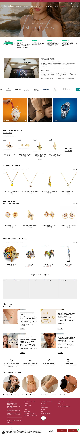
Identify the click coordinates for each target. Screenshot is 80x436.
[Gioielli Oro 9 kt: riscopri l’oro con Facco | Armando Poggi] (14, 319)
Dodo (42, 405)
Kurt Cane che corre (49, 264)
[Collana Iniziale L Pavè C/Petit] (68, 181)
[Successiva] (52, 1)
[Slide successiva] (76, 169)
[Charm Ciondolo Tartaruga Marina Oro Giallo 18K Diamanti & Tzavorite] (40, 146)
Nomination (43, 403)
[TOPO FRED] (30, 254)
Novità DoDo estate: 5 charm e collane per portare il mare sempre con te (66, 338)
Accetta (62, 430)
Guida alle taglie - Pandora (30, 413)
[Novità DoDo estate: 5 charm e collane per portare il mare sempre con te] (52, 343)
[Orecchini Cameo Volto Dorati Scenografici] (49, 215)
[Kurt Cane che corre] (49, 254)
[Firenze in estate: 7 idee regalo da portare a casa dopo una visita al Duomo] (52, 319)
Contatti (26, 409)
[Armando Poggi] (9, 6)
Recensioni (26, 403)
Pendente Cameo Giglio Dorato (30, 225)
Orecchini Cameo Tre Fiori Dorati (68, 225)
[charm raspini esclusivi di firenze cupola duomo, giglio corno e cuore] (30, 384)
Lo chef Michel (68, 264)
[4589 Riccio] (11, 254)
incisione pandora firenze (25, 337)
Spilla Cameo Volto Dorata (11, 225)
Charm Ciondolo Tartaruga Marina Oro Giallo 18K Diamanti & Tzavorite (40, 155)
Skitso (42, 411)
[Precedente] (28, 1)
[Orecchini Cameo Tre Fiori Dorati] (68, 215)
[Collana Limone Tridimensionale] (11, 181)
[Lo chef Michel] (68, 254)
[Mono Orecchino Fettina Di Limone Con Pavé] (49, 181)
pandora (33, 337)
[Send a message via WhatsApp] (77, 429)
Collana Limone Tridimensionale (11, 191)
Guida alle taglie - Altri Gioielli (30, 415)
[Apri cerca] (72, 6)
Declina (72, 430)
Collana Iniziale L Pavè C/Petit (69, 191)
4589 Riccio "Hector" (11, 264)
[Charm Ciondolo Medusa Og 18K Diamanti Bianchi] (55, 146)
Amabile (43, 409)
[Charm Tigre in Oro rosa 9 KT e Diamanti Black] (10, 146)
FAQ (25, 407)
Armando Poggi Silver (45, 413)
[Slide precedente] (74, 169)
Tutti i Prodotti (27, 411)
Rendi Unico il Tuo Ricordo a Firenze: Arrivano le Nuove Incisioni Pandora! (28, 341)
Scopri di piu (10, 422)
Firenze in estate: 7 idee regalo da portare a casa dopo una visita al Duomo (66, 314)
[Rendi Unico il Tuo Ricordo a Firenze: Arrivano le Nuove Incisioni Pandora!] (14, 343)
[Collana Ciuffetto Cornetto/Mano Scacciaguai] (30, 181)
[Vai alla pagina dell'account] (74, 6)
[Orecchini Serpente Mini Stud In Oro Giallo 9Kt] (25, 146)
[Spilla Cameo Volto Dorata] (11, 215)
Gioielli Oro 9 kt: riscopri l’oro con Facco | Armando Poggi (28, 317)
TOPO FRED (30, 264)
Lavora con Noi (27, 405)
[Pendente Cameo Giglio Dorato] (30, 215)
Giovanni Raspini (44, 407)
